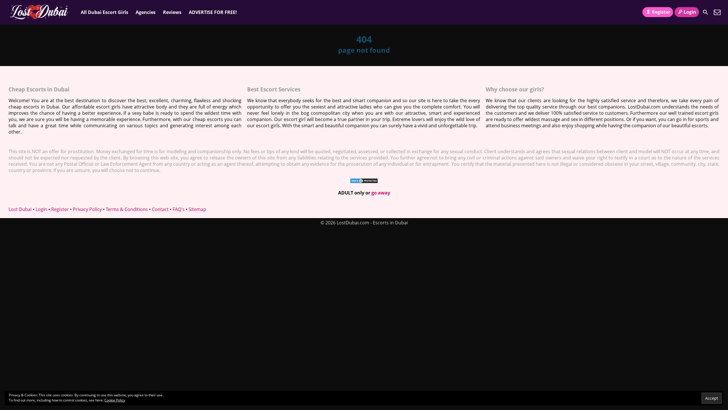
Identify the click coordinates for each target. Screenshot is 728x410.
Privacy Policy (87, 209)
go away (380, 193)
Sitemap (197, 209)
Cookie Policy (114, 400)
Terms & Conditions (127, 209)
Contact (160, 209)
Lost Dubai (20, 209)
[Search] (705, 12)
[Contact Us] (717, 12)
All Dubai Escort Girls (104, 12)
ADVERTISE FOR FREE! (213, 12)
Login (690, 12)
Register (661, 12)
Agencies (146, 12)
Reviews (172, 12)
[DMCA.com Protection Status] (364, 182)
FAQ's (179, 209)
